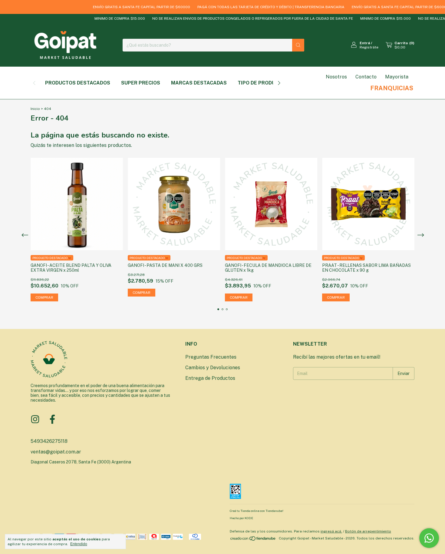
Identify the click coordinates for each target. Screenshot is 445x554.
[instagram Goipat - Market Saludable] (35, 419)
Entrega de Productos (210, 378)
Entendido (78, 544)
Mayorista (396, 77)
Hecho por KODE (241, 518)
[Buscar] (298, 45)
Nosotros (336, 77)
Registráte (369, 47)
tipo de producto (261, 83)
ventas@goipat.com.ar (56, 452)
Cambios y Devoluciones (212, 367)
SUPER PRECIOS (140, 83)
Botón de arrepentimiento (368, 531)
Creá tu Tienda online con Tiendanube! (256, 511)
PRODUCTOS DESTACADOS (77, 83)
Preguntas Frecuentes (210, 357)
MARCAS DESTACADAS (199, 83)
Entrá (365, 43)
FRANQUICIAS (391, 88)
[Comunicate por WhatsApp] (429, 538)
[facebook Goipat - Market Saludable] (52, 419)
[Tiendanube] (253, 540)
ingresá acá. (331, 531)
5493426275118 (49, 441)
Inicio (35, 109)
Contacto (366, 77)
